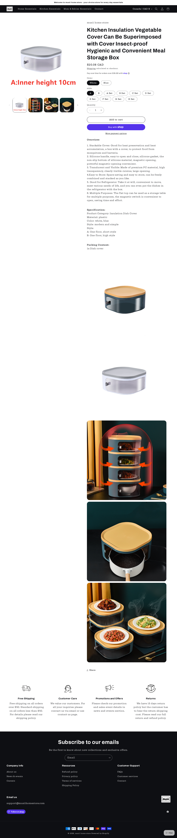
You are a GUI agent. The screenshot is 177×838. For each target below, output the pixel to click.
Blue (106, 83)
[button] (156, 9)
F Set (105, 99)
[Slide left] (9, 105)
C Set (135, 93)
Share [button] (92, 670)
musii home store (83, 833)
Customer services (127, 776)
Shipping (91, 68)
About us (11, 772)
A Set (110, 93)
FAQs (120, 772)
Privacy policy (70, 776)
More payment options (116, 133)
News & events (15, 776)
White (93, 83)
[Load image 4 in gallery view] (67, 105)
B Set (122, 93)
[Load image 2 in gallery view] (35, 105)
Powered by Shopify (100, 833)
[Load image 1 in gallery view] (20, 105)
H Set (131, 99)
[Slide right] (77, 105)
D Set (148, 93)
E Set (93, 99)
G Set (118, 99)
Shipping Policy (70, 785)
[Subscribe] (109, 758)
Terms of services (72, 781)
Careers (11, 781)
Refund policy (70, 772)
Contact (121, 781)
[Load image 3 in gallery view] (51, 105)
